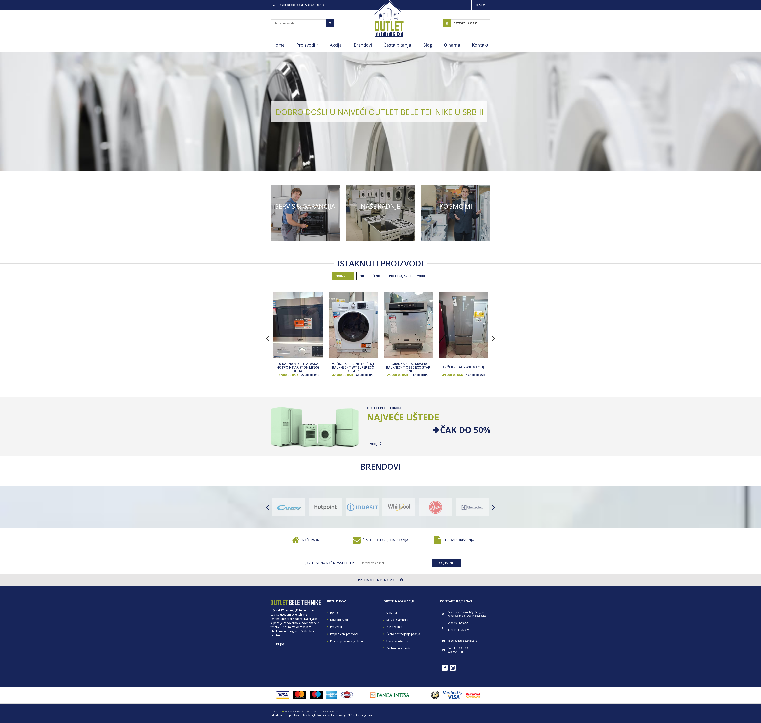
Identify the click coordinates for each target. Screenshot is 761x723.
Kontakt (480, 45)
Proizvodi (305, 45)
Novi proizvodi (339, 620)
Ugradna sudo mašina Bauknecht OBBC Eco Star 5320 (408, 367)
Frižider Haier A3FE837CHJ (463, 367)
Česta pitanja (397, 45)
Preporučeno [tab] (369, 276)
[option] (380, 111)
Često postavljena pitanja (385, 540)
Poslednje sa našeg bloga (346, 641)
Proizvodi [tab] (342, 276)
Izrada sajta (309, 715)
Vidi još (305, 213)
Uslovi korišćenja (459, 540)
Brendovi (363, 45)
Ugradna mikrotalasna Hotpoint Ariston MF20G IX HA (298, 367)
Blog (427, 45)
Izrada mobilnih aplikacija (331, 715)
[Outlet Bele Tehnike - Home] (388, 18)
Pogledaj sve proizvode (407, 276)
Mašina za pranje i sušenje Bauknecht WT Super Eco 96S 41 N (353, 367)
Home (278, 45)
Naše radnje (312, 540)
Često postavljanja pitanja (403, 634)
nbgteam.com (292, 711)
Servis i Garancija (397, 620)
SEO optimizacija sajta (360, 715)
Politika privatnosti (398, 648)
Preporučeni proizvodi (344, 634)
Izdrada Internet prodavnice (286, 715)
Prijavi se (446, 563)
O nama (452, 45)
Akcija (336, 45)
